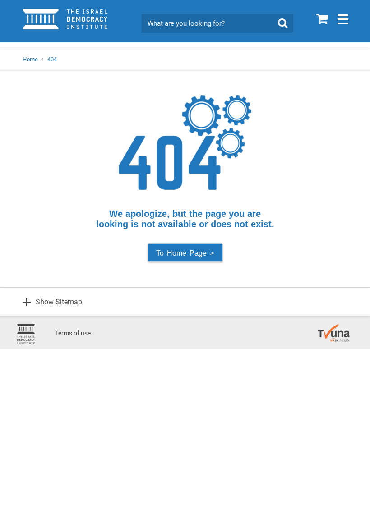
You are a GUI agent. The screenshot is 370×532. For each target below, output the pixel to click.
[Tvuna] (334, 328)
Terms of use (73, 333)
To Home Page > (185, 253)
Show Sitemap (59, 302)
